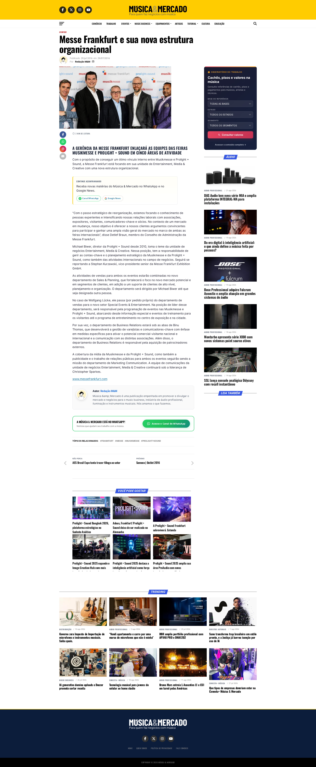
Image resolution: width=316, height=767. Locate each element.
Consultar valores (232, 134)
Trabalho (111, 23)
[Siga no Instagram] (62, 149)
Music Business (142, 23)
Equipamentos (163, 23)
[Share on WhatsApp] (62, 142)
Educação (219, 23)
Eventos (125, 23)
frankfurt (107, 441)
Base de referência (218, 99)
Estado (212, 110)
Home (130, 748)
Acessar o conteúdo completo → (230, 144)
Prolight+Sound (151, 441)
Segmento (213, 121)
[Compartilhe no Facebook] (62, 134)
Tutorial (191, 23)
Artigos (179, 23)
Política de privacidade (161, 748)
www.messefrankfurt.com (89, 379)
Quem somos (141, 748)
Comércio (97, 23)
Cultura (206, 23)
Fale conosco (182, 748)
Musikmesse (132, 441)
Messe (119, 441)
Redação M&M (82, 61)
